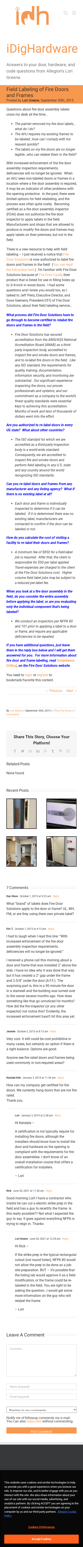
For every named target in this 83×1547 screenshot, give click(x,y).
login (28, 675)
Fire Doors (66, 710)
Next (69, 691)
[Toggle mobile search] (66, 13)
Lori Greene (30, 100)
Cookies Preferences (41, 1527)
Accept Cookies (42, 1539)
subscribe (34, 1421)
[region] (41, 1508)
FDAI (56, 710)
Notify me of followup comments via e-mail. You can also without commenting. (39, 1419)
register (42, 675)
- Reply (55, 896)
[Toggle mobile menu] (74, 13)
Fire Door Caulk (50, 275)
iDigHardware (42, 49)
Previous (55, 691)
